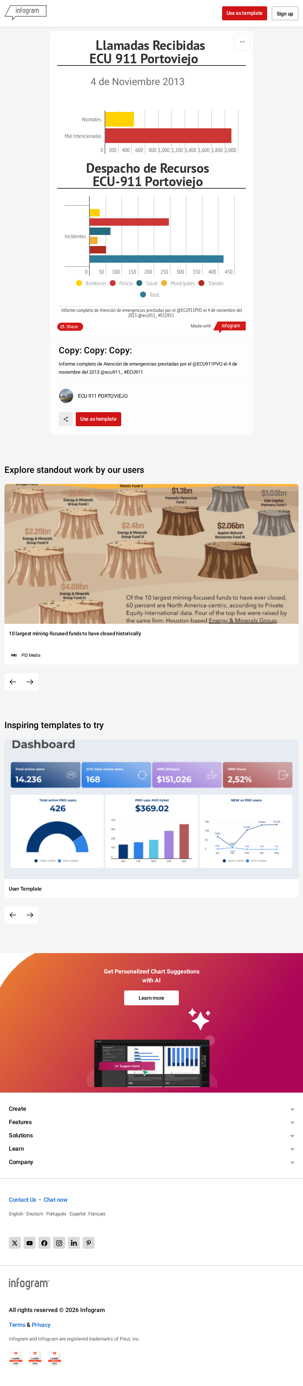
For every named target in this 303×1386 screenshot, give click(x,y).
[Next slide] (30, 682)
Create (17, 1108)
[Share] (66, 419)
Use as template (245, 13)
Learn (16, 1148)
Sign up (285, 14)
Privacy (41, 1324)
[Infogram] (25, 13)
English (16, 1214)
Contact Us (22, 1199)
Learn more (151, 998)
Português (56, 1214)
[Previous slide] (13, 682)
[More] (242, 42)
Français (97, 1214)
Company (21, 1161)
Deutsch (34, 1214)
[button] (93, 283)
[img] (119, 119)
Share (72, 326)
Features (20, 1122)
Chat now (56, 1199)
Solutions (21, 1135)
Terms (17, 1324)
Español (77, 1214)
